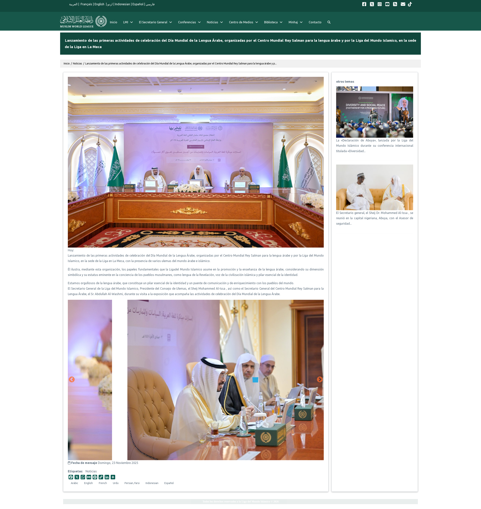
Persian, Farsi (132, 483)
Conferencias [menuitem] (187, 22)
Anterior (72, 380)
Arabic (74, 483)
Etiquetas (75, 471)
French (103, 483)
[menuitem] (329, 22)
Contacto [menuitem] (315, 22)
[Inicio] (83, 21)
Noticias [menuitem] (212, 22)
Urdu (116, 483)
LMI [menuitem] (125, 22)
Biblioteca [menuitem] (271, 22)
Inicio (67, 63)
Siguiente (320, 380)
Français (86, 4)
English (100, 4)
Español (137, 4)
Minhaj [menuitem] (293, 22)
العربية (73, 4)
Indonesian (122, 4)
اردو (110, 4)
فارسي (150, 4)
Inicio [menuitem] (113, 22)
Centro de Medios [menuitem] (241, 22)
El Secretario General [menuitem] (153, 22)
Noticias (91, 471)
